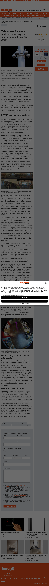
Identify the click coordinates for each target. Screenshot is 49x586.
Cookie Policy (21, 303)
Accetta (24, 297)
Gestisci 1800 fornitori (7, 295)
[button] (46, 283)
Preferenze (24, 301)
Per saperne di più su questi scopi (17, 295)
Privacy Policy (27, 303)
